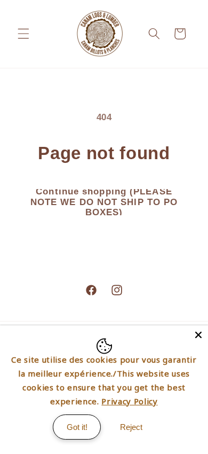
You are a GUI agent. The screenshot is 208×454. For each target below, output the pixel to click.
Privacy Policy (129, 401)
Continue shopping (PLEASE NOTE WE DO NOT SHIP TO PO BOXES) (104, 201)
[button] (23, 33)
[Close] (198, 335)
